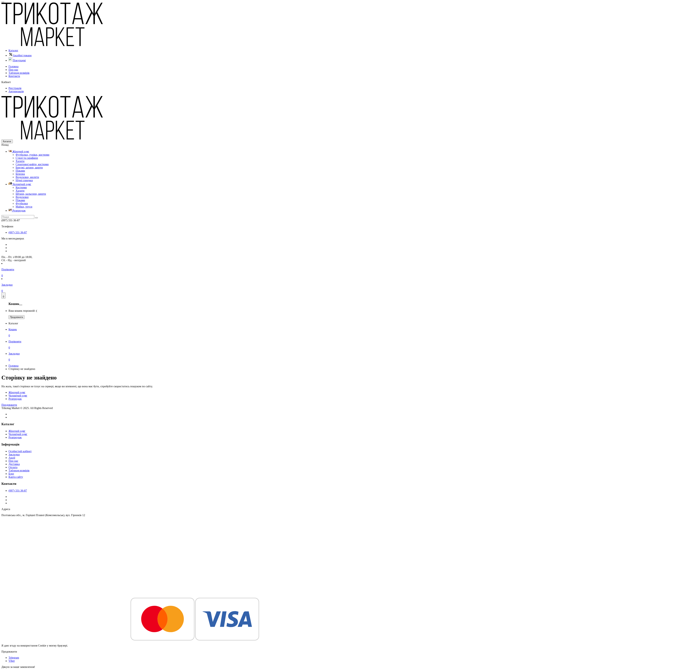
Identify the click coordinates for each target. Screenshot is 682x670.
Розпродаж (19, 210)
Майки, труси (24, 206)
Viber (12, 660)
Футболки (22, 203)
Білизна (20, 173)
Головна (13, 66)
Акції (12, 457)
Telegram (14, 657)
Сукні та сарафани (27, 157)
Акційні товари (22, 55)
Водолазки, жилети (27, 177)
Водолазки (22, 197)
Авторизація (16, 91)
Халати (20, 161)
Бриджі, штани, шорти (29, 167)
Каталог (13, 50)
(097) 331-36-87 (18, 232)
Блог (11, 473)
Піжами (20, 170)
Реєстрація (15, 88)
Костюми (21, 187)
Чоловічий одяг (21, 184)
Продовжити (16, 317)
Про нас (13, 69)
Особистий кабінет (20, 451)
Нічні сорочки (24, 180)
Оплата (13, 467)
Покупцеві (19, 60)
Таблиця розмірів (19, 72)
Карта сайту (16, 476)
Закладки (14, 454)
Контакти (14, 76)
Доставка (14, 464)
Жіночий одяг (20, 151)
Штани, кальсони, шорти (31, 193)
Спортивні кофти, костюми (32, 164)
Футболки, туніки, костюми (32, 154)
